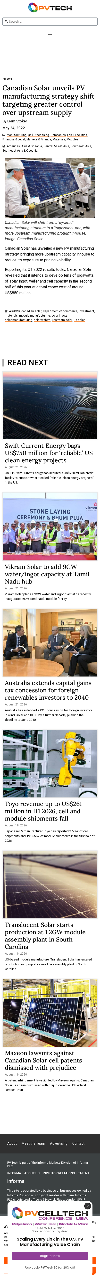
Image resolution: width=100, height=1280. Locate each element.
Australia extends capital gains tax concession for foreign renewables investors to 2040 (48, 690)
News (7, 79)
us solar (79, 320)
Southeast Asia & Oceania (20, 150)
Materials (59, 139)
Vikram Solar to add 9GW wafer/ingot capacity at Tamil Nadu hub (47, 574)
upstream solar (62, 320)
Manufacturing (16, 135)
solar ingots (59, 315)
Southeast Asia (81, 146)
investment (86, 311)
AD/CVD (14, 311)
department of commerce (60, 311)
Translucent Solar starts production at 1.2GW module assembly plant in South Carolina (45, 936)
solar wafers (42, 320)
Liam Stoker (17, 121)
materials (11, 315)
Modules (72, 139)
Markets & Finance (38, 139)
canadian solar (31, 311)
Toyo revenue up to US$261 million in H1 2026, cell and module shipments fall (43, 811)
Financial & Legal (13, 139)
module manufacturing (34, 315)
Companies (58, 135)
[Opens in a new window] (15, 1181)
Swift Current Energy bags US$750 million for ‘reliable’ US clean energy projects (49, 453)
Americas (13, 146)
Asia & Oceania (31, 146)
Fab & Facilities (77, 135)
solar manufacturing (18, 320)
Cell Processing (38, 135)
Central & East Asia (56, 146)
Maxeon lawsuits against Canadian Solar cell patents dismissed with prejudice (43, 1060)
